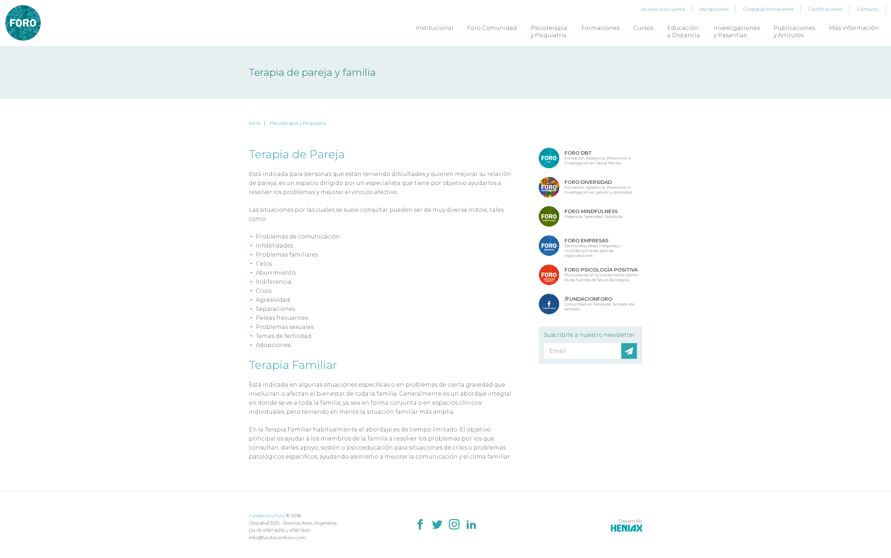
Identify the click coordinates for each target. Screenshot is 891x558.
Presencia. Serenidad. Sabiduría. (594, 213)
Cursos (643, 28)
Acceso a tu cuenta (663, 9)
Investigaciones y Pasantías (737, 32)
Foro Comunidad (492, 28)
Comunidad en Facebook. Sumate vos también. (599, 304)
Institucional (434, 28)
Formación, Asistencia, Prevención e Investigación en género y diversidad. (599, 187)
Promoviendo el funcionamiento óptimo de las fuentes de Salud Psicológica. (601, 274)
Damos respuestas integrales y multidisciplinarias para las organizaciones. (592, 247)
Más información (854, 28)
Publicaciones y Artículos (794, 32)
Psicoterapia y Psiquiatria (298, 123)
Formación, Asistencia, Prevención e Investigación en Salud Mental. (598, 157)
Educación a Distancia (683, 32)
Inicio (255, 123)
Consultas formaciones (768, 9)
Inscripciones (714, 9)
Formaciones (600, 28)
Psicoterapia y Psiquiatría (549, 32)
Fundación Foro (267, 515)
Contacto (867, 9)
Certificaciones (825, 9)
